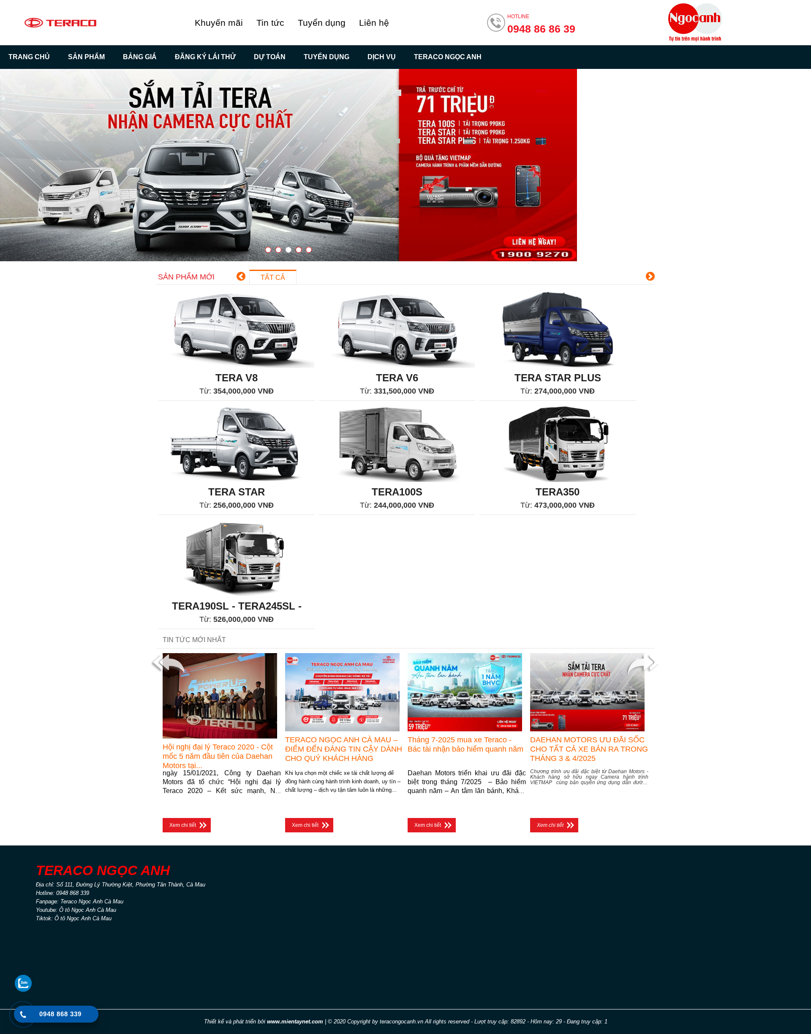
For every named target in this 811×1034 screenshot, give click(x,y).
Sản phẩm (86, 56)
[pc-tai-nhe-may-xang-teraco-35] (288, 165)
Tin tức (270, 22)
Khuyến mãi (219, 22)
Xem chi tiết (182, 825)
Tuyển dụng (322, 22)
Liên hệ (374, 22)
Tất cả (273, 277)
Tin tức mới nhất (194, 639)
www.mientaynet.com (295, 1021)
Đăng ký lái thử (205, 56)
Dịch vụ (381, 56)
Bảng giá (140, 56)
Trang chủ (29, 56)
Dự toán (270, 56)
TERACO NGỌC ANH (448, 56)
